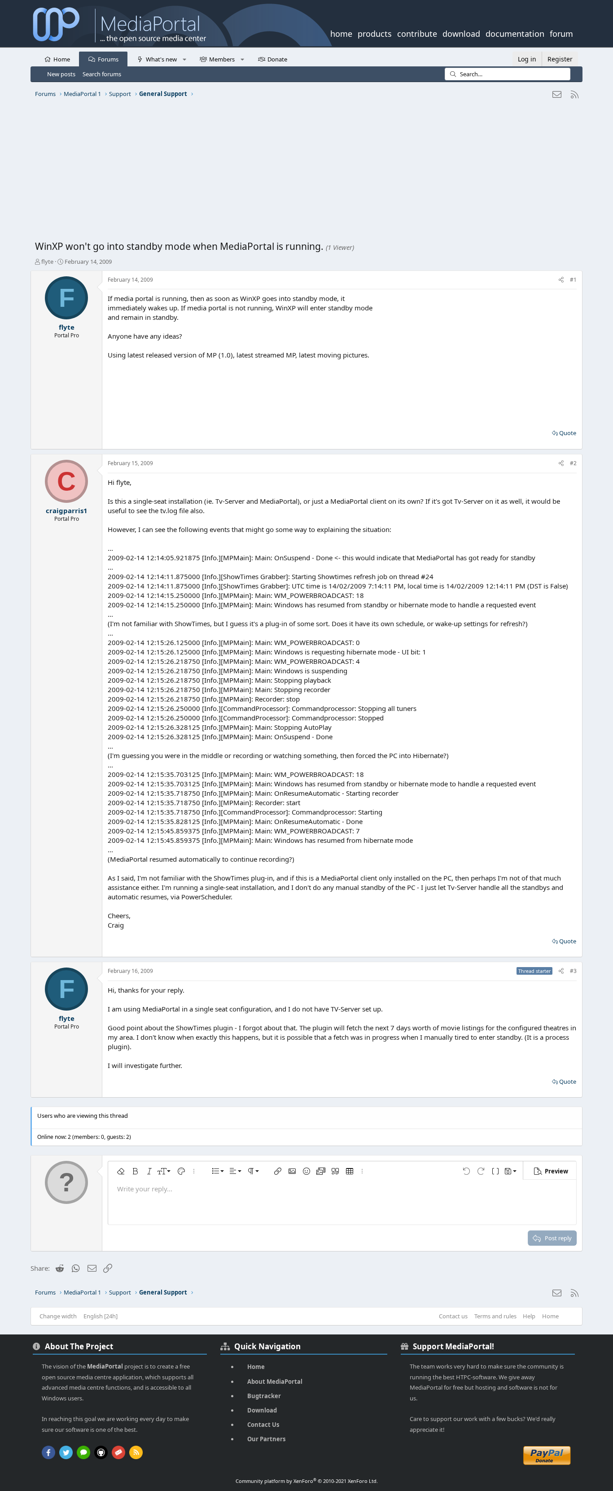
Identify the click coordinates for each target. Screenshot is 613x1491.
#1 (573, 279)
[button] (184, 59)
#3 (573, 971)
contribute (417, 32)
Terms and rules (495, 1316)
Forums (108, 59)
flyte (47, 261)
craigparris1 (67, 510)
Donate (277, 59)
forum (561, 32)
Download (262, 1410)
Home (61, 59)
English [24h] (100, 1316)
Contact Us (263, 1425)
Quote (567, 433)
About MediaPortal (274, 1382)
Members (222, 59)
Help (529, 1316)
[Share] (561, 280)
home (341, 32)
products (375, 32)
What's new (161, 59)
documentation (515, 32)
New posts (61, 74)
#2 (573, 463)
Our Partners (266, 1439)
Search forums (102, 74)
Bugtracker (264, 1396)
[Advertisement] (304, 172)
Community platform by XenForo (307, 1481)
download (461, 32)
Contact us (453, 1316)
